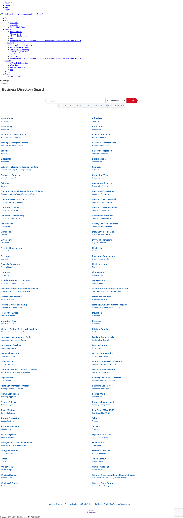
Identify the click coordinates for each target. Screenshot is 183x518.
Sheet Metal (98, 442)
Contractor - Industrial (11, 207)
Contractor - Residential (103, 215)
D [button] (70, 106)
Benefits (4, 150)
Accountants (7, 118)
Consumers (9, 43)
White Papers (15, 65)
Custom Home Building (19, 49)
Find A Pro (9, 3)
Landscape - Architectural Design (16, 337)
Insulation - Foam (9, 321)
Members (8, 29)
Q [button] (101, 106)
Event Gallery (15, 76)
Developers (6, 239)
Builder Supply (99, 158)
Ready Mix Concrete (10, 410)
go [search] (133, 100)
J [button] (84, 106)
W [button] (116, 106)
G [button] (77, 106)
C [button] (67, 106)
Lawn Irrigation (99, 345)
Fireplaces (5, 272)
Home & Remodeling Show (21, 45)
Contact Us (125, 504)
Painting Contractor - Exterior (106, 377)
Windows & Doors (9, 483)
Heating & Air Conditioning (14, 304)
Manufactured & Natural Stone (107, 361)
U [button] (111, 106)
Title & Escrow (99, 458)
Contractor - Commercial (104, 199)
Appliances (97, 126)
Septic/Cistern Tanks (102, 434)
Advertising (6, 126)
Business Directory (56, 504)
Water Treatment (100, 466)
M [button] (91, 106)
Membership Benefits (18, 36)
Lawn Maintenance (10, 353)
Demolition (6, 231)
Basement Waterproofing (104, 142)
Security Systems (9, 434)
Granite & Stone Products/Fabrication (110, 288)
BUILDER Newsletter (19, 63)
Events (7, 74)
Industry (8, 61)
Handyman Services (101, 296)
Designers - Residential (103, 231)
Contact (8, 5)
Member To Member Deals (98, 504)
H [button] (80, 106)
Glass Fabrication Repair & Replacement (20, 288)
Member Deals (16, 34)
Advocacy (14, 23)
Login (7, 10)
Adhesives (97, 118)
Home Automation (9, 312)
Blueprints (6, 158)
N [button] (93, 106)
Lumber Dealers (8, 361)
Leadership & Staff (17, 27)
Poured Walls (98, 393)
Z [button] (123, 106)
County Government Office (105, 223)
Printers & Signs (8, 402)
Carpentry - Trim (100, 175)
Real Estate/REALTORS (103, 410)
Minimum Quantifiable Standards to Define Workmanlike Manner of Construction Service (45, 41)
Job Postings (115, 504)
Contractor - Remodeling (12, 215)
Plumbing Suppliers (10, 393)
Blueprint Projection (102, 150)
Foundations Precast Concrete (15, 280)
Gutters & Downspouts (11, 296)
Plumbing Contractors (102, 385)
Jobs (11, 70)
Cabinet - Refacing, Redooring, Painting (19, 167)
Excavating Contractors (103, 256)
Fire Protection (99, 264)
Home (7, 18)
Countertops (7, 223)
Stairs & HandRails (101, 450)
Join (6, 7)
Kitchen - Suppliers (101, 329)
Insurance (96, 321)
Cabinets (96, 167)
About (7, 20)
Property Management (103, 402)
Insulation (97, 312)
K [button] (86, 106)
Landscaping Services (11, 345)
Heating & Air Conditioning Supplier (109, 304)
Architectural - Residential (13, 134)
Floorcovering (99, 272)
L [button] (88, 106)
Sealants (96, 426)
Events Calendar (71, 504)
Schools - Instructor (10, 426)
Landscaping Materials (103, 337)
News (7, 72)
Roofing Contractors (10, 418)
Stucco (4, 458)
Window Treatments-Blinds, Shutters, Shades (113, 475)
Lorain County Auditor (103, 353)
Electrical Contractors (11, 248)
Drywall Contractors (102, 239)
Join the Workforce (17, 67)
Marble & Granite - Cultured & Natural (19, 369)
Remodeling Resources (19, 52)
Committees (14, 25)
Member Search (16, 32)
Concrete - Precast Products (14, 199)
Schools (95, 418)
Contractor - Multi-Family (104, 207)
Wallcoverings (7, 466)
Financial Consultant (11, 264)
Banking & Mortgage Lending (14, 142)
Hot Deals (14, 56)
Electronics (6, 256)
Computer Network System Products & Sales (22, 191)
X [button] (118, 106)
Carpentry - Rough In (10, 175)
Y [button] (121, 106)
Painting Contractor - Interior (15, 385)
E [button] (72, 106)
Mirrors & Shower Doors (103, 369)
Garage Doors (98, 280)
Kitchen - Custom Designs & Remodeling (20, 329)
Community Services (102, 183)
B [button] (65, 106)
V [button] (113, 106)
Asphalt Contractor (101, 134)
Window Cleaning (9, 475)
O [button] (96, 106)
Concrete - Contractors (103, 191)
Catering (5, 183)
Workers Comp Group (102, 483)
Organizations (7, 377)
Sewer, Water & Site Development (17, 442)
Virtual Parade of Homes (19, 47)
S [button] (106, 106)
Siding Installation (9, 450)
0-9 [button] (59, 106)
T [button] (108, 106)
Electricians (97, 248)
